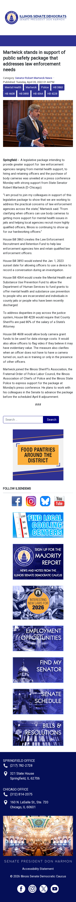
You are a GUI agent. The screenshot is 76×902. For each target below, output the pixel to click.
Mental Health (13, 87)
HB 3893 (24, 93)
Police (45, 87)
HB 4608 (10, 93)
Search (51, 419)
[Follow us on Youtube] (55, 887)
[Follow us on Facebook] (17, 501)
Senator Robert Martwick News (33, 77)
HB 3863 (58, 87)
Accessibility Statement (38, 869)
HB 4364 (38, 93)
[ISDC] (36, 17)
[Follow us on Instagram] (31, 501)
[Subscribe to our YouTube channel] (59, 501)
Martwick (31, 87)
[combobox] (23, 419)
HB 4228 (52, 93)
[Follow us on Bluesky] (45, 501)
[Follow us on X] (45, 887)
